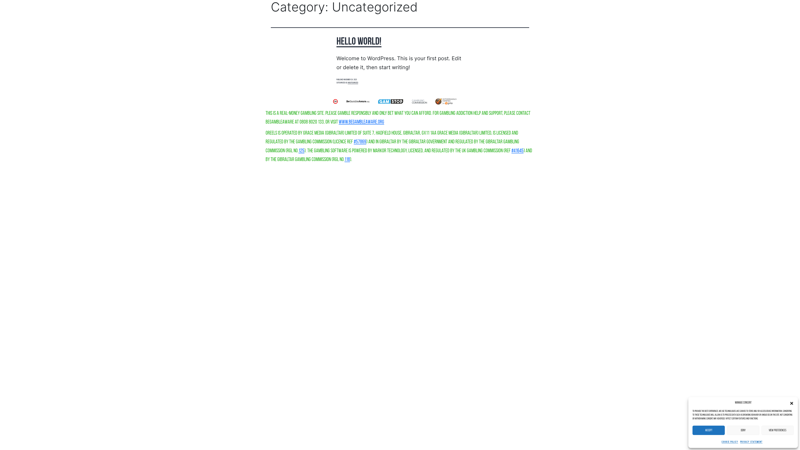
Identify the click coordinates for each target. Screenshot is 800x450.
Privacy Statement (751, 441)
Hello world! (358, 41)
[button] (792, 402)
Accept (708, 430)
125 (301, 150)
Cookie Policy (730, 441)
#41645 (517, 150)
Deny (743, 430)
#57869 (360, 141)
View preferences (777, 430)
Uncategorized (353, 82)
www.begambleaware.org (361, 122)
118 (347, 159)
